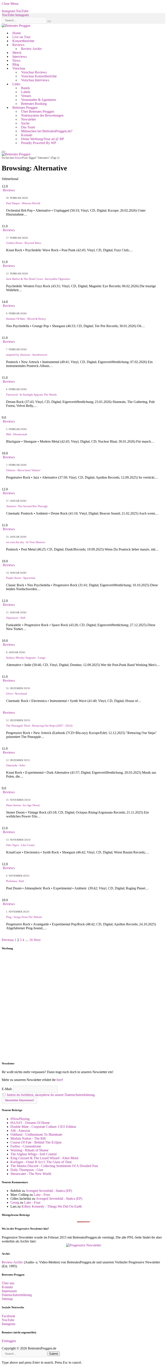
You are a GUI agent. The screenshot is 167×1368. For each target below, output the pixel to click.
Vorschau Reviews (34, 72)
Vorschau (18, 68)
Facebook (8, 1316)
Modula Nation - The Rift (28, 1138)
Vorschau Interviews (35, 80)
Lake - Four (42, 1194)
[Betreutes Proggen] (16, 25)
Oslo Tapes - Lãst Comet (20, 845)
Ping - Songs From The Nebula (24, 917)
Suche (25, 123)
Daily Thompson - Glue (26, 1170)
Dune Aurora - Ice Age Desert (23, 805)
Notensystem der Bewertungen (42, 115)
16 (31, 940)
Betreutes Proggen (25, 107)
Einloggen (9, 1341)
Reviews (18, 45)
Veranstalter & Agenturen (38, 100)
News (16, 60)
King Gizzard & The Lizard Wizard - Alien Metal (44, 1158)
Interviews (19, 56)
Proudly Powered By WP (38, 143)
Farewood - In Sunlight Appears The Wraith (31, 394)
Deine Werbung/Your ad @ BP (42, 139)
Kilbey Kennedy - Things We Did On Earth (52, 1206)
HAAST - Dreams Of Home (30, 1123)
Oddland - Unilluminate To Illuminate (36, 1134)
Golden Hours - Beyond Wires (23, 243)
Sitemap (7, 1299)
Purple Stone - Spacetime (20, 577)
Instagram (8, 1324)
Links (16, 84)
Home (16, 33)
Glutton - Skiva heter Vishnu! (23, 470)
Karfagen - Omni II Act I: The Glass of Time (41, 1162)
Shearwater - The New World (30, 1174)
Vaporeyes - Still (15, 617)
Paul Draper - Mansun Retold (23, 203)
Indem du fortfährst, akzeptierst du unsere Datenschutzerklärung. (51, 1095)
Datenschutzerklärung (17, 1295)
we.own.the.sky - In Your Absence (25, 542)
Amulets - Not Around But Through (27, 506)
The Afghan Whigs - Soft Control (33, 1154)
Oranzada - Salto (15, 765)
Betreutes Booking (34, 103)
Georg (14, 1202)
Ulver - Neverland (16, 693)
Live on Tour (21, 37)
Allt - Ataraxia (20, 1130)
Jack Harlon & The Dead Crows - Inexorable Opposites (38, 278)
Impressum (9, 1291)
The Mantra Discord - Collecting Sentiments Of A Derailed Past (54, 1166)
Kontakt (26, 135)
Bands (25, 88)
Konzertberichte (23, 41)
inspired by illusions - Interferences (26, 354)
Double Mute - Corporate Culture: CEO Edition (43, 1126)
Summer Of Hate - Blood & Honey (26, 318)
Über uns (8, 1283)
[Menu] (3, 151)
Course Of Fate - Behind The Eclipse (36, 1142)
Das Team (28, 127)
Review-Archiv (12, 1262)
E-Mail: (7, 1089)
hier (59, 1080)
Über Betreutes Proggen (37, 111)
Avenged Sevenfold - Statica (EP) (49, 1191)
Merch (16, 52)
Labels (25, 92)
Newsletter (28, 119)
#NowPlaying (20, 1119)
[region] (83, 1006)
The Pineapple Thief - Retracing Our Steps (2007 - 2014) (39, 725)
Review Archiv (31, 49)
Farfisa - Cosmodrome (25, 1146)
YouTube (8, 1320)
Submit (53, 1353)
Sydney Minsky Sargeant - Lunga (25, 657)
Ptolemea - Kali (15, 881)
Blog (15, 64)
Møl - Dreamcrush (16, 434)
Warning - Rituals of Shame (29, 1150)
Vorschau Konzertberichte (39, 76)
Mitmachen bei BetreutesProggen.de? (46, 131)
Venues (26, 96)
